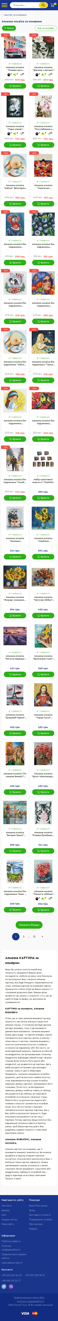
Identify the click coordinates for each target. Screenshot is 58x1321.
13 (34, 936)
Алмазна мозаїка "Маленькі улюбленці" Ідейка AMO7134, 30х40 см (15, 540)
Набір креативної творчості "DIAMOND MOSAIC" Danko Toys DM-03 (43, 481)
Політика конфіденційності (30, 1301)
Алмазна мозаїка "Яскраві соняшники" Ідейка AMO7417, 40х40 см (14, 599)
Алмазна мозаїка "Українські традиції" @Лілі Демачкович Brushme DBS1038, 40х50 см (43, 187)
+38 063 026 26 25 (12, 1275)
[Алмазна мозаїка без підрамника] (15, 224)
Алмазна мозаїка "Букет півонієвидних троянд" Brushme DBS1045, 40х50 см (43, 775)
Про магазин (36, 1224)
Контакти (7, 1206)
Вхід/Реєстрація (38, 1206)
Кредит (33, 1229)
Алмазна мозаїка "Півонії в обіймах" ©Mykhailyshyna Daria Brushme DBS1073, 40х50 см (43, 893)
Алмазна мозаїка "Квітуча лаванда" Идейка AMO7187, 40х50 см (15, 658)
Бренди (6, 1210)
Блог (4, 1215)
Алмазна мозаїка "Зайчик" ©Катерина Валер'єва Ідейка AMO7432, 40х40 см (15, 187)
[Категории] (4, 5)
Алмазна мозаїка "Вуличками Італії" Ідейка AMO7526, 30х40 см (43, 658)
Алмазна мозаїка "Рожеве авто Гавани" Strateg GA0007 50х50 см (15, 69)
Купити (17, 86)
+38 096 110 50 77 (11, 1281)
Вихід (32, 1210)
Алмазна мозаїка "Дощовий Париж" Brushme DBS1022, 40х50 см (15, 716)
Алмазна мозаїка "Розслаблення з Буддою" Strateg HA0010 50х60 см (43, 128)
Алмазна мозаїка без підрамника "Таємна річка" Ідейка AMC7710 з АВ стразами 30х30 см (43, 363)
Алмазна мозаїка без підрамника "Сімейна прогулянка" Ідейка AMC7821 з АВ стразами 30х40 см (15, 481)
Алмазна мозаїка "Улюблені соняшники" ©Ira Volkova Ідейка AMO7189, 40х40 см (43, 540)
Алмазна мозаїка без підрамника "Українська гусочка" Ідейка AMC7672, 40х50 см (15, 246)
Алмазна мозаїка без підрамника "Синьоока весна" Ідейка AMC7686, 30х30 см (43, 305)
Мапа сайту (8, 1224)
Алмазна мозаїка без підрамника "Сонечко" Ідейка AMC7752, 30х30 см (15, 422)
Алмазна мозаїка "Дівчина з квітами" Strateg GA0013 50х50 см (43, 69)
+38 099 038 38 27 (35, 1275)
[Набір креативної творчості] (43, 459)
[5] (15, 75)
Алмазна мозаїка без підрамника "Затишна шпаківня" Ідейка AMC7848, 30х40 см (43, 422)
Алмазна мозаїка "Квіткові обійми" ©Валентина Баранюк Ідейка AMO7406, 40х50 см (43, 599)
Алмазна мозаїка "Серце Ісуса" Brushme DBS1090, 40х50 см (43, 716)
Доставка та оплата (40, 1215)
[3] (9, 75)
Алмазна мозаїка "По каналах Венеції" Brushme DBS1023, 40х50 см (15, 775)
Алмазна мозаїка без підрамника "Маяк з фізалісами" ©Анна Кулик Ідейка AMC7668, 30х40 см (15, 893)
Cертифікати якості (12, 1263)
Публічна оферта (11, 1241)
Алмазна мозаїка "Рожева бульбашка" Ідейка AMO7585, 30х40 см (43, 834)
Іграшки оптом (9, 1219)
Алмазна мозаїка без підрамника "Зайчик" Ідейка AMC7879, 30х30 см (15, 363)
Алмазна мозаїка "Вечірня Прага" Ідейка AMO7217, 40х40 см (15, 834)
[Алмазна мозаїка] (15, 47)
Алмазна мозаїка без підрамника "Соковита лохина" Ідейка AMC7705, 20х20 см (43, 246)
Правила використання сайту (29, 1297)
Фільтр (10, 28)
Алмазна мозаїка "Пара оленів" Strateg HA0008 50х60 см (15, 128)
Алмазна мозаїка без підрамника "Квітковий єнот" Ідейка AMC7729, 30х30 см (15, 305)
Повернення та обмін (40, 1219)
